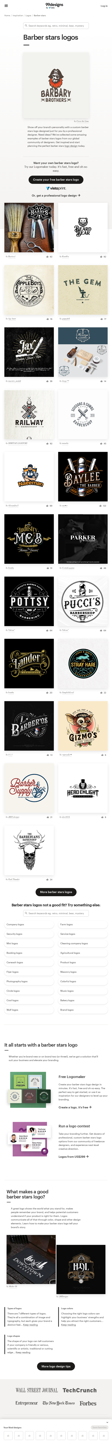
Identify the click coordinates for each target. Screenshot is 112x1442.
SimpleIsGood (68, 692)
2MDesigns (63, 1296)
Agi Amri (12, 318)
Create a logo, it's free (73, 1107)
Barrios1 (11, 256)
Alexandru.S (13, 505)
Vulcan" (11, 630)
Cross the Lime (83, 121)
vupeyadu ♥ (67, 754)
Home (7, 15)
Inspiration (18, 15)
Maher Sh (13, 1286)
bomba (11, 567)
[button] (107, 1422)
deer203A (66, 816)
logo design (71, 145)
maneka (65, 443)
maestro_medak (14, 380)
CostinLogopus (68, 567)
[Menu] (6, 6)
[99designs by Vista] (54, 6)
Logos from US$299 (72, 1156)
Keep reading (30, 1324)
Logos (29, 15)
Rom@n (65, 256)
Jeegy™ (65, 380)
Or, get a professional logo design (54, 195)
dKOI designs (13, 816)
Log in (104, 5)
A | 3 (10, 754)
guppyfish (66, 318)
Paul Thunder (14, 879)
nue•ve (65, 505)
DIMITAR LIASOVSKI (17, 443)
